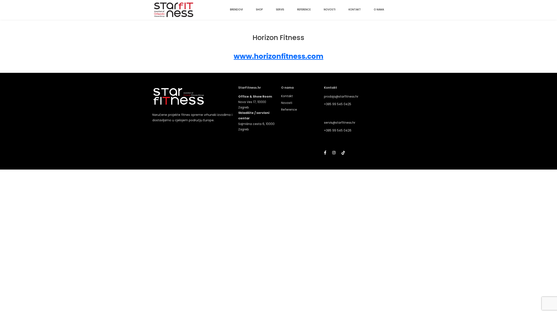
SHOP (259, 9)
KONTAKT (355, 9)
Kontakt (287, 96)
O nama (287, 88)
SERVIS (280, 9)
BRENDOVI (236, 9)
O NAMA (379, 9)
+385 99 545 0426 (337, 130)
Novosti (286, 103)
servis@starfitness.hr (339, 122)
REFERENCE (304, 9)
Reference (289, 109)
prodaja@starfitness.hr (341, 96)
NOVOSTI (330, 9)
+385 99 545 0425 (337, 104)
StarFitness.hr (249, 88)
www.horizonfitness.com (278, 56)
